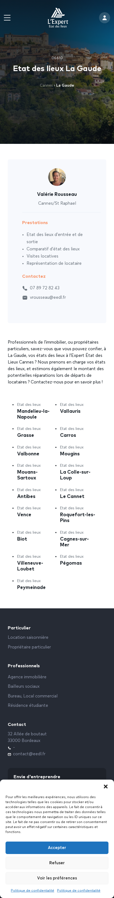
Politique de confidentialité (32, 890)
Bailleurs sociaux (24, 686)
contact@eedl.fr (29, 754)
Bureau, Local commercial (33, 696)
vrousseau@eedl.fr (48, 297)
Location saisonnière (28, 637)
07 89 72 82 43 (44, 288)
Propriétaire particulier (29, 647)
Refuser (57, 863)
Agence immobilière (27, 677)
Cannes (46, 85)
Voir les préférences (57, 878)
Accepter (57, 848)
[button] (105, 786)
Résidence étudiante (28, 706)
